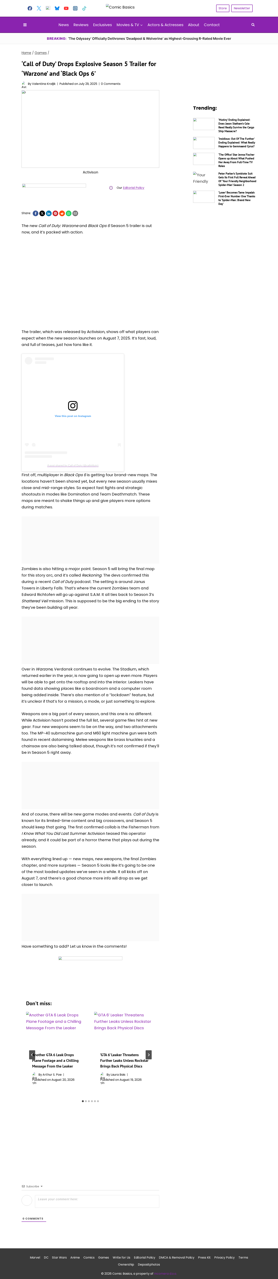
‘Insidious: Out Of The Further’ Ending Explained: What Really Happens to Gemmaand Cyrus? (236, 142)
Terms (243, 1257)
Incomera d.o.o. (165, 1273)
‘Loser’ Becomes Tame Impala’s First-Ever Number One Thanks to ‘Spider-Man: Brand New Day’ (236, 198)
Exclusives (102, 24)
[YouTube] (66, 8)
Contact (212, 24)
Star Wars (59, 1257)
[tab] (83, 1101)
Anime (75, 1257)
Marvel (35, 1257)
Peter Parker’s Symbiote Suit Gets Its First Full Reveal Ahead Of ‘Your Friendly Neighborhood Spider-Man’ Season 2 (237, 179)
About (193, 24)
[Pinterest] (55, 213)
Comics (89, 1257)
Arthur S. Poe (52, 1074)
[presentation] (56, 1029)
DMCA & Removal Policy (176, 1257)
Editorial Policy (133, 188)
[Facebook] (29, 8)
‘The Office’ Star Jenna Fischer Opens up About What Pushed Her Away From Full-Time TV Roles (236, 160)
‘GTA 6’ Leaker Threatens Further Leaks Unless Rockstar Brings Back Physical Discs (124, 1060)
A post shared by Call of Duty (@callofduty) (73, 465)
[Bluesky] (57, 8)
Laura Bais (118, 1074)
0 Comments (110, 84)
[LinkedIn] (49, 213)
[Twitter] (38, 8)
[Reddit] (62, 213)
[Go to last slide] (32, 1054)
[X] (42, 213)
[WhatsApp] (68, 213)
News (63, 24)
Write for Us (121, 1257)
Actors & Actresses (165, 24)
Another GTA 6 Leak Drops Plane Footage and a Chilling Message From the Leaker (55, 1060)
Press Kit (204, 1257)
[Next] (149, 1054)
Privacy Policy (224, 1257)
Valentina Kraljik (44, 84)
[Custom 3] (48, 8)
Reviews (81, 24)
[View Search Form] (253, 24)
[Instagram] (75, 8)
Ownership (126, 1264)
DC (46, 1257)
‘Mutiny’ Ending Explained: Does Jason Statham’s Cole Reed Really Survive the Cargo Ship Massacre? (236, 125)
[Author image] (24, 83)
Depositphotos (149, 1264)
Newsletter (242, 8)
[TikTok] (84, 8)
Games (103, 1257)
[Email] (75, 213)
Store (223, 8)
